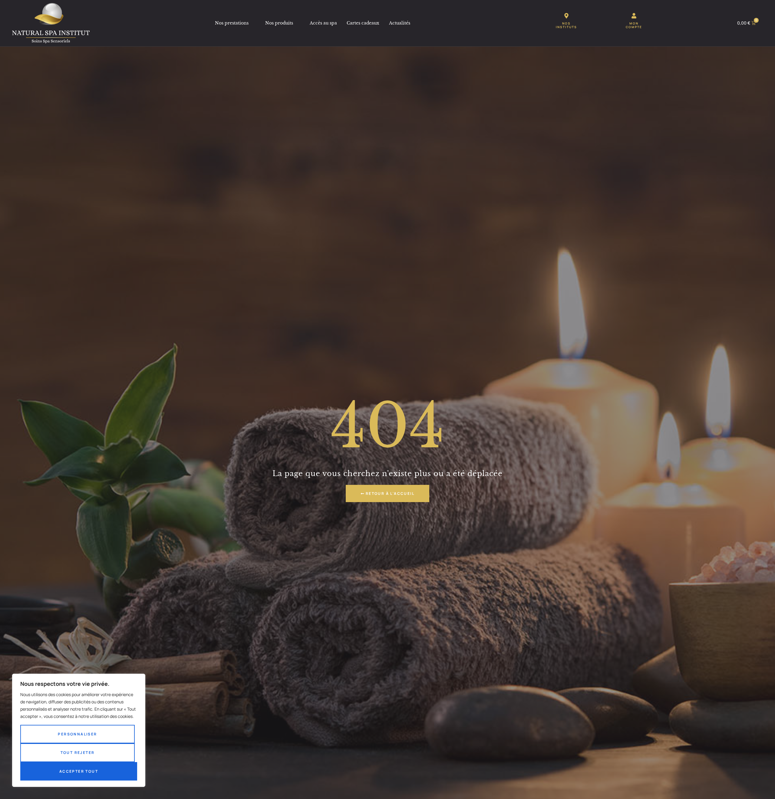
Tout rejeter (78, 752)
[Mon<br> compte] (634, 15)
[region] (78, 730)
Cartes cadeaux (363, 23)
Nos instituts (566, 25)
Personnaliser (77, 734)
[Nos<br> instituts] (566, 15)
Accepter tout (78, 771)
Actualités (399, 23)
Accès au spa (323, 23)
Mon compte (634, 25)
